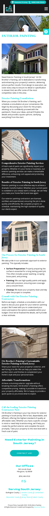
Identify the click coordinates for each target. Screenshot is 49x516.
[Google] (25, 481)
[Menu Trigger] (46, 8)
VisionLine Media (39, 507)
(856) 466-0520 (24, 476)
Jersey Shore (26, 497)
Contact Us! (24, 453)
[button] (46, 32)
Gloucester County (13, 497)
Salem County (38, 497)
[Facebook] (21, 481)
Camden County (27, 492)
